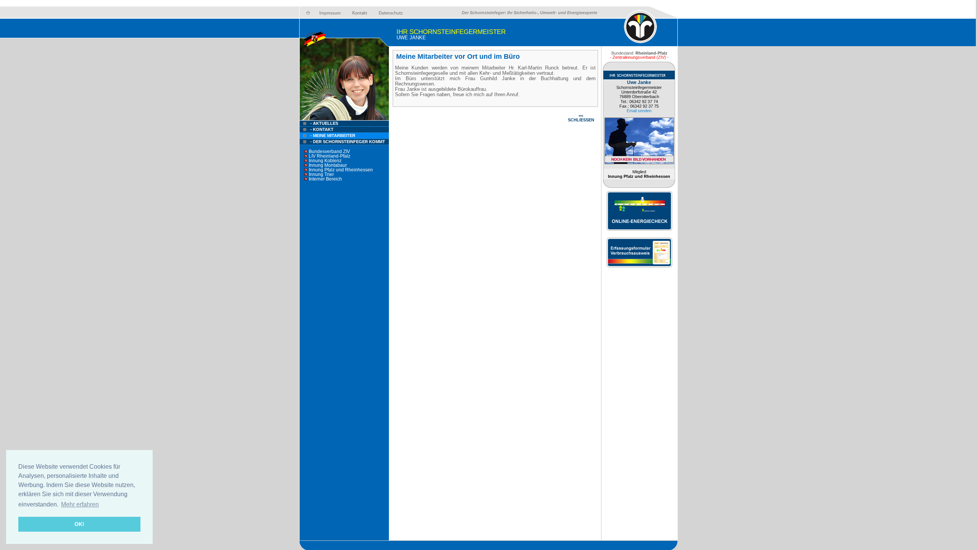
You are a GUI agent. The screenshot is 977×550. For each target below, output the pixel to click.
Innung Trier (321, 174)
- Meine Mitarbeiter (332, 135)
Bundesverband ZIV (329, 151)
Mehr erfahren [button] (80, 504)
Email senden (639, 110)
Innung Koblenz (325, 160)
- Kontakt (321, 129)
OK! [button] (79, 524)
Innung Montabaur (328, 165)
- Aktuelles (323, 123)
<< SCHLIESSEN (581, 117)
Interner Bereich (325, 179)
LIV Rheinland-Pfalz (329, 156)
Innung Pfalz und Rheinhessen (341, 170)
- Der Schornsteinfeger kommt (347, 141)
